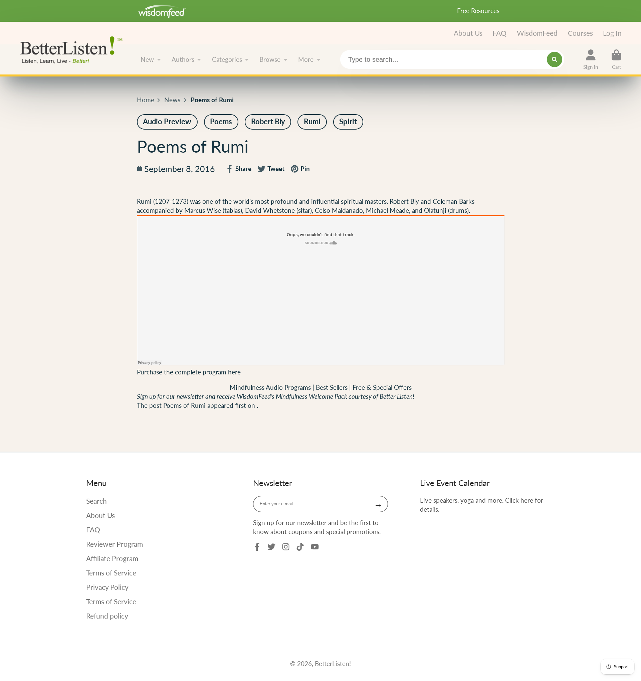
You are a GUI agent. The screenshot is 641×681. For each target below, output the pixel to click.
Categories (227, 59)
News (172, 100)
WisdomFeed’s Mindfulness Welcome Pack (292, 396)
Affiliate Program (112, 558)
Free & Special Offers (382, 387)
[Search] (554, 59)
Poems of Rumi (184, 405)
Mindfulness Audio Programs (270, 387)
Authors (183, 59)
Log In (612, 33)
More (305, 59)
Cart (616, 59)
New (147, 59)
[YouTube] (315, 547)
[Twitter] (271, 547)
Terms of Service (111, 572)
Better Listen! (397, 396)
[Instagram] (286, 547)
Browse (269, 59)
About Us (468, 33)
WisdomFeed (537, 33)
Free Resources (478, 10)
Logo (73, 49)
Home (145, 100)
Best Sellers (332, 387)
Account (590, 59)
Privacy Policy (107, 587)
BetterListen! (333, 663)
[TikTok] (300, 547)
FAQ (499, 33)
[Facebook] (257, 547)
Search (96, 501)
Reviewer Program (114, 544)
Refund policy (107, 616)
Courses (580, 33)
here (234, 372)
